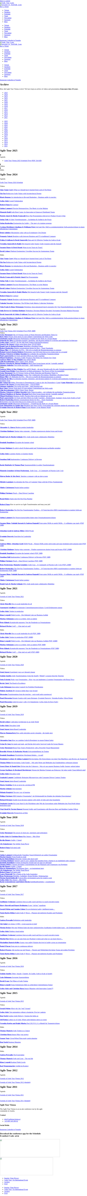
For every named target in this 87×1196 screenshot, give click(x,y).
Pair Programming (19, 277)
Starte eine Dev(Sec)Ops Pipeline (16, 499)
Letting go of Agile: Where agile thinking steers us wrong (23, 1020)
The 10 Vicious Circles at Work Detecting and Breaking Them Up (28, 335)
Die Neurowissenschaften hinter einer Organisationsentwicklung (28, 518)
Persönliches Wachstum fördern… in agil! (21, 755)
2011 (6, 117)
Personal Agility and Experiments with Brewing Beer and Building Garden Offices (39, 809)
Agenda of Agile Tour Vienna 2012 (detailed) (15, 1082)
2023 (6, 96)
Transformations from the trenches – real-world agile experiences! (26, 694)
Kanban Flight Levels (12, 1062)
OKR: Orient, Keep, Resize (17, 361)
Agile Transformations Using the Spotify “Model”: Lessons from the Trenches (32, 676)
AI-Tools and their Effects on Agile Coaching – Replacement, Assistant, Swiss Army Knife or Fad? (40, 398)
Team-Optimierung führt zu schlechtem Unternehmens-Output (26, 985)
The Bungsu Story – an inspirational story (22, 868)
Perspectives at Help (14, 813)
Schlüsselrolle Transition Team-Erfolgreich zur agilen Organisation (28, 855)
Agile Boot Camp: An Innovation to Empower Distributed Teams (27, 212)
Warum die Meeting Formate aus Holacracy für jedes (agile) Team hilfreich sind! (43, 770)
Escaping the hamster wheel (17, 442)
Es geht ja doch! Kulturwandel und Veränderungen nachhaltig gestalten (30, 448)
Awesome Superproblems (14, 977)
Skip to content (5, 1)
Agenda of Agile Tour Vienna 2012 (12, 1078)
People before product (14, 487)
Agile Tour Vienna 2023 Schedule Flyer (17, 331)
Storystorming (11, 789)
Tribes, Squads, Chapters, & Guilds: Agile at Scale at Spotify (26, 974)
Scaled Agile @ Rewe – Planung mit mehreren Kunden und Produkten (31, 913)
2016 (6, 110)
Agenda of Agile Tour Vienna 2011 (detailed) (15, 1101)
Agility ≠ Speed (11, 840)
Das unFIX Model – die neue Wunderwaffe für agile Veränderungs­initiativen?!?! (38, 369)
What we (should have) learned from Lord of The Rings (25, 190)
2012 (6, 116)
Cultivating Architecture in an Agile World (19, 722)
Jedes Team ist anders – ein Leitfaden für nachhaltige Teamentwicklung (37, 392)
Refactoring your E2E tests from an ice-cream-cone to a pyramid (33, 352)
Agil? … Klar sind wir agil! (15, 626)
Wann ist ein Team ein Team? (21, 247)
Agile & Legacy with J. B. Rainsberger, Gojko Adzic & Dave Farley (29, 702)
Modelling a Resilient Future (21, 346)
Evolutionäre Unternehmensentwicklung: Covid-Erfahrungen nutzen (31, 608)
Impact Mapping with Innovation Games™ (26, 988)
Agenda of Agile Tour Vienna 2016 (12, 966)
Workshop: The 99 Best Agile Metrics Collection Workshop (26, 303)
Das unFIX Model (18, 360)
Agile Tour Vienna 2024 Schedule (11, 182)
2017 (6, 108)
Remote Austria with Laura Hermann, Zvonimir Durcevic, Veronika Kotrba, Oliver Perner (36, 698)
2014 (6, 114)
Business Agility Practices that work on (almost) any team (26, 396)
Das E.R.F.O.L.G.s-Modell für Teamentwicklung (30, 1023)
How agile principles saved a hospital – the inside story (26, 733)
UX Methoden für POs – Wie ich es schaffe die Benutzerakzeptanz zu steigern (30, 350)
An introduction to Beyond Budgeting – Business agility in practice (28, 197)
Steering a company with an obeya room (24, 476)
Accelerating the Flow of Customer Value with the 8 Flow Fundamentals (31, 482)
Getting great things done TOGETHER (20, 344)
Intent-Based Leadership (13, 729)
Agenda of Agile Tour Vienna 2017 (12, 894)
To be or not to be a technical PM (17, 785)
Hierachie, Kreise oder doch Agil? (19, 859)
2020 (6, 102)
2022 (6, 98)
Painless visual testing (12, 931)
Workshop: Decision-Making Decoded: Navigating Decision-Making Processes (39, 311)
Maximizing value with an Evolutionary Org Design (23, 233)
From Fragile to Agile (13, 857)
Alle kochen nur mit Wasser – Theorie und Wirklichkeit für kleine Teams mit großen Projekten (37, 950)
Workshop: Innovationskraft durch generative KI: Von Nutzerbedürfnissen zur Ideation (41, 307)
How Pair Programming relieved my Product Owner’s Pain (32, 216)
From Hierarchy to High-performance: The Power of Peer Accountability (32, 371)
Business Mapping (10, 1042)
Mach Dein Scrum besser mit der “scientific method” (32, 363)
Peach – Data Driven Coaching (17, 493)
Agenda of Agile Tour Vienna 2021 (12, 596)
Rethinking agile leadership (16, 920)
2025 (6, 93)
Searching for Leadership (15, 536)
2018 (6, 106)
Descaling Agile (10, 725)
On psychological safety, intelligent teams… (27, 909)
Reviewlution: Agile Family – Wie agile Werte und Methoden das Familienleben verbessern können (39, 763)
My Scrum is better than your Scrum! (19, 691)
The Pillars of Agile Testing (14, 981)
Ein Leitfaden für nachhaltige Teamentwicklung (29, 354)
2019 (6, 104)
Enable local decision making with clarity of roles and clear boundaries (30, 800)
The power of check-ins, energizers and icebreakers (23, 833)
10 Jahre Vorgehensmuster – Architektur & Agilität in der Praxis (25, 219)
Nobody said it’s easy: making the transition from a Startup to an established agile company (37, 861)
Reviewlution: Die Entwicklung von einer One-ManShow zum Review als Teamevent (43, 759)
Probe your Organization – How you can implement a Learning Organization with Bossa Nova (37, 679)
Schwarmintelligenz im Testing (24, 751)
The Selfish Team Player (14, 844)
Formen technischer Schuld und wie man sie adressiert (26, 863)
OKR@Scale (17, 531)
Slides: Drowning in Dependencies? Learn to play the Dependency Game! (30, 382)
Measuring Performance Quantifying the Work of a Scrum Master (28, 338)
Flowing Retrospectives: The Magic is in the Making (24, 208)
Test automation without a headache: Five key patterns (23, 1012)
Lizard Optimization (11, 201)
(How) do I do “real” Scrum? (15, 1008)
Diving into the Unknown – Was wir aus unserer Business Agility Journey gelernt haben (40, 766)
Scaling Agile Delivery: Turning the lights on (19, 1016)
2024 (6, 95)
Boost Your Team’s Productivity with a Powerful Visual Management (29, 748)
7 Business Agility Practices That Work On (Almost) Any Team (28, 358)
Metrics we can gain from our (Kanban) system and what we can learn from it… (31, 939)
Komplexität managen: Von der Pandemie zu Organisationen (25, 622)
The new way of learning (15, 792)
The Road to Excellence (12, 683)
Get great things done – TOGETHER (20, 384)
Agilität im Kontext (14, 1066)
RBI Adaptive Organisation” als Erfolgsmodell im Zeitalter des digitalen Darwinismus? (35, 796)
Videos (2, 186)
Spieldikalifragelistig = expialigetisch (27, 882)
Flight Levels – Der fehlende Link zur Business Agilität (24, 615)
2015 (6, 112)
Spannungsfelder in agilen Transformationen (27, 465)
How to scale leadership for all (16, 604)
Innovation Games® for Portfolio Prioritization (21, 687)
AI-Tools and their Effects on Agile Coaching (22, 356)
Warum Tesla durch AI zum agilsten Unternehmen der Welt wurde (26, 337)
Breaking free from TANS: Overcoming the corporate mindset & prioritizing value (39, 405)
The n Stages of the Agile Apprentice (18, 874)
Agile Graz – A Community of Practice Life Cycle (31, 471)
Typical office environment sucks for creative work (26, 878)
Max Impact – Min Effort (20, 836)
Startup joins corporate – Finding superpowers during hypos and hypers (31, 431)
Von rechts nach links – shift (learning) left (21, 365)
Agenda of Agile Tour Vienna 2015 (12, 1001)
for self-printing (72, 382)
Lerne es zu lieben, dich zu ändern (18, 619)
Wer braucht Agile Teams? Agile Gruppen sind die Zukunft (30, 244)
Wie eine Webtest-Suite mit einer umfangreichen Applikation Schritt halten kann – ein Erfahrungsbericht (40, 928)
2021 (6, 100)
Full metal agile (10, 848)
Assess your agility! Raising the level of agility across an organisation (33, 942)
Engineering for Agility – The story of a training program (26, 223)
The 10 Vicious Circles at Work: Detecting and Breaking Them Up (29, 373)
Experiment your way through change (17, 672)
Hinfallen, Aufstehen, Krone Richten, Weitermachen (24, 876)
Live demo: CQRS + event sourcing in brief (18, 924)
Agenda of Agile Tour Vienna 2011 (12, 1095)
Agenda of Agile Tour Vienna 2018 (12, 825)
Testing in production (12, 611)
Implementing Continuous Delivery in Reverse (21, 459)
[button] (43, 179)
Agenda (2, 179)
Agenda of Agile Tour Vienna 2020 (12, 665)
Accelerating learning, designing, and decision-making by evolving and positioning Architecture (38, 340)
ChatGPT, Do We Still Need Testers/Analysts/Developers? (24, 342)
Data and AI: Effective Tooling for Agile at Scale (30, 314)
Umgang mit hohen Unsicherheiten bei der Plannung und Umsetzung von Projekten (33, 864)
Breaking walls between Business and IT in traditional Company (28, 236)
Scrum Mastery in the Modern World (25, 407)
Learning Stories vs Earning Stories (16, 454)
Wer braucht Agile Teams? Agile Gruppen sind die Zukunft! (34, 292)
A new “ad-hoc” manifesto (23, 905)
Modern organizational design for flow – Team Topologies (26, 348)
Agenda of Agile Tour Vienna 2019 (12, 714)
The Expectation (12, 1055)
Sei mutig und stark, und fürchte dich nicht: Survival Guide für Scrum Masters (31, 744)
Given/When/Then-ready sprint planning (18, 1038)
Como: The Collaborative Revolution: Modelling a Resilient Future (34, 375)
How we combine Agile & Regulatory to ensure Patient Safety (27, 740)
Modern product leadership (17, 427)
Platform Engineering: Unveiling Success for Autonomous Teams (27, 251)
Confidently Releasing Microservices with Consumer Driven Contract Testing (33, 777)
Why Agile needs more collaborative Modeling (27, 437)
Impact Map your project (14, 1034)
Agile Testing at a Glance (15, 1031)
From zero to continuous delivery (16, 946)
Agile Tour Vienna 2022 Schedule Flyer (17, 420)
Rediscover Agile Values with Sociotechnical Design (20, 193)
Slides (2, 255)
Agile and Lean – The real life (16, 1058)
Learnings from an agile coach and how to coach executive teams (29, 902)
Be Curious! (9, 205)
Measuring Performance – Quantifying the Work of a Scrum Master (29, 404)
